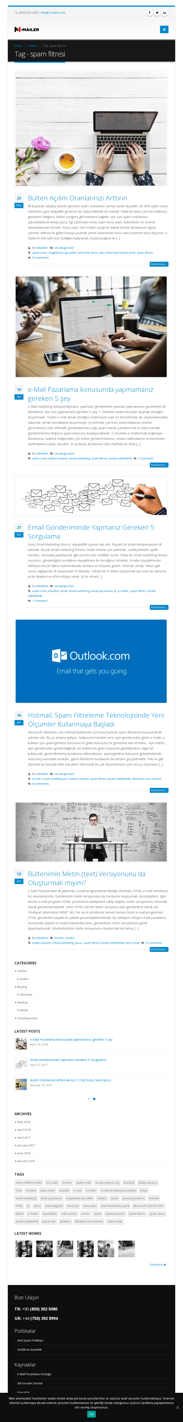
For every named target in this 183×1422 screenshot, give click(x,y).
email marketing (79, 458)
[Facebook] (149, 12)
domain (64, 1190)
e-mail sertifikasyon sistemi (59, 779)
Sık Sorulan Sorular (30, 1383)
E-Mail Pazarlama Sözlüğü (34, 1374)
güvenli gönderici (134, 1198)
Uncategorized (64, 248)
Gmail (114, 1198)
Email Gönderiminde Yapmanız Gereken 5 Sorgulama (91, 532)
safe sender (69, 1214)
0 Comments (40, 257)
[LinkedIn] (164, 12)
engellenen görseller (62, 253)
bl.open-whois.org (107, 1183)
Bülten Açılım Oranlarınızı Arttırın (77, 197)
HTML (19, 1206)
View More (157, 1264)
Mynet (19, 1214)
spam (97, 1214)
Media (24, 1010)
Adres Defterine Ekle (29, 1183)
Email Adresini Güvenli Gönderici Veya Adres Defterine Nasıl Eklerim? (79, 1039)
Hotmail (84, 779)
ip (115, 591)
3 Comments (153, 943)
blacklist (53, 591)
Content (31, 1190)
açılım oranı (39, 253)
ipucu (78, 943)
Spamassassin (115, 1214)
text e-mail (132, 943)
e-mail (36, 779)
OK (91, 1414)
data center (47, 1190)
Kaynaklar (23, 1392)
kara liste (84, 253)
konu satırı (98, 253)
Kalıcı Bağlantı (54, 1206)
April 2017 (23, 1138)
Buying (22, 987)
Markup (22, 1002)
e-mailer (91, 1190)
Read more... (159, 264)
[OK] (177, 1407)
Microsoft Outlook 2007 (148, 1206)
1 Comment (145, 458)
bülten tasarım (58, 458)
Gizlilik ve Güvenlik (29, 1349)
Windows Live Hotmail (146, 779)
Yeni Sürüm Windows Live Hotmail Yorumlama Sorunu (69, 1060)
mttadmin (42, 248)
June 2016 (23, 1153)
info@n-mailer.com (52, 12)
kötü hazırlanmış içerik (120, 253)
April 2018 (23, 1130)
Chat (19, 1190)
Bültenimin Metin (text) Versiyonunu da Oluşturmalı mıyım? (87, 878)
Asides (70, 938)
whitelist (65, 1221)
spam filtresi (145, 253)
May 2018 (23, 1122)
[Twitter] (157, 12)
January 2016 (26, 1161)
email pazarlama (102, 591)
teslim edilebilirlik (120, 458)
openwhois (50, 1214)
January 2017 (26, 1145)
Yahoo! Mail (114, 1221)
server (85, 1214)
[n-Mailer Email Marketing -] (27, 29)
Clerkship (26, 994)
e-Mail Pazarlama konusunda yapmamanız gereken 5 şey (90, 394)
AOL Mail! (52, 1183)
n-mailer (123, 591)
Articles (59, 938)
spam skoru (157, 1214)
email (63, 591)
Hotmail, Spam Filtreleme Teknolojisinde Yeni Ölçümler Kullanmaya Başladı (96, 719)
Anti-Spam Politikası (30, 1340)
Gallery (101, 1198)
